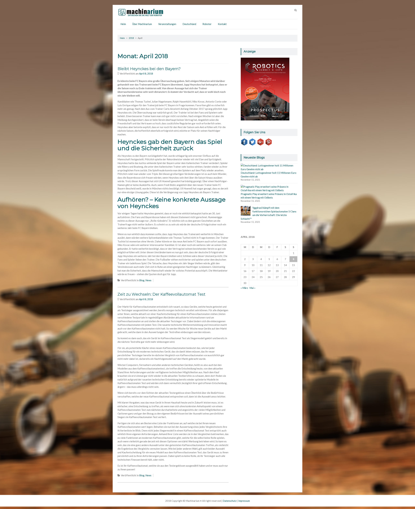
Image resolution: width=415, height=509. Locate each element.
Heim (123, 24)
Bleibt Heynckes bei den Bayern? (149, 68)
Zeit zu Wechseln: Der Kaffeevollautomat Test (161, 294)
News (148, 280)
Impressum (244, 500)
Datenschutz (230, 500)
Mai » (252, 287)
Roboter (207, 24)
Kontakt (222, 24)
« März (244, 287)
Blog (141, 280)
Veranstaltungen (167, 24)
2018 (131, 38)
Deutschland (189, 24)
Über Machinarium (142, 24)
